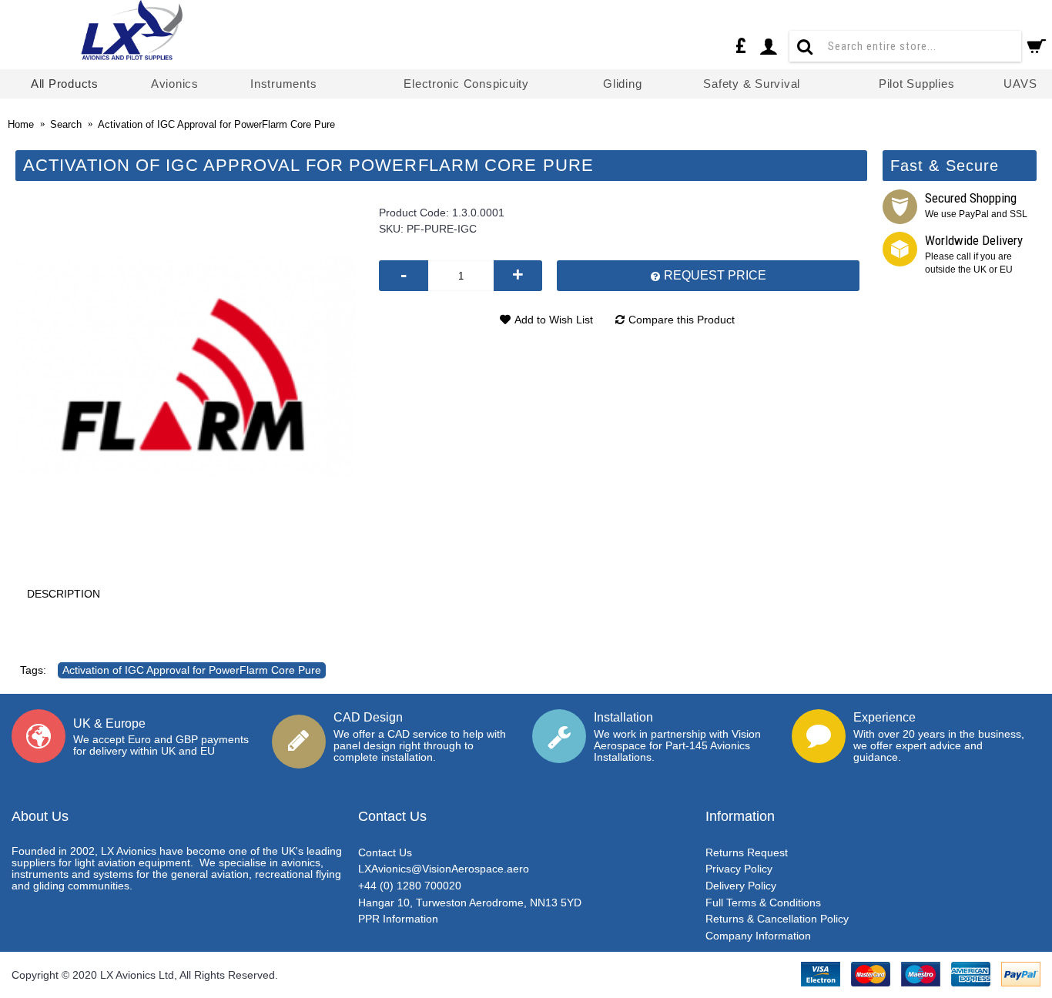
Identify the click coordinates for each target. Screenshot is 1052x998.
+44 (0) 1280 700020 (409, 885)
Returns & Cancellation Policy (777, 919)
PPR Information (398, 919)
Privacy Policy (738, 868)
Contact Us (385, 852)
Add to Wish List (553, 319)
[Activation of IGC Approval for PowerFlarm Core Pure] (185, 367)
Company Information (758, 935)
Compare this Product (681, 319)
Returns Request (746, 852)
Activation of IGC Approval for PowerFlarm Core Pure (191, 670)
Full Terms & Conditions (763, 902)
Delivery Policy (740, 885)
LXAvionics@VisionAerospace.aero (443, 868)
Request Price (713, 275)
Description (63, 594)
